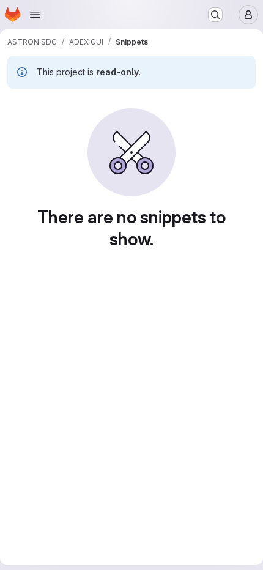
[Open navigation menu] (35, 14)
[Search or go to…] (215, 14)
